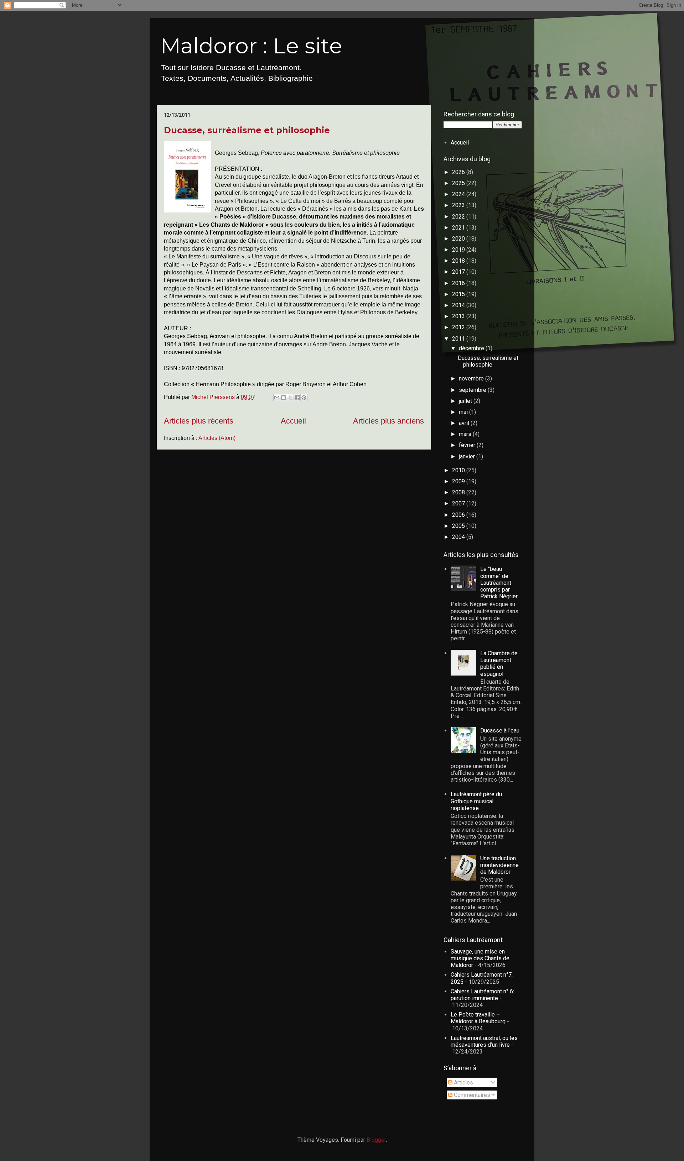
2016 (459, 283)
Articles (462, 1082)
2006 (459, 514)
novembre (472, 378)
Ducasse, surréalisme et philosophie (247, 130)
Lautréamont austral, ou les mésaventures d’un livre (484, 1041)
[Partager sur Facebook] (297, 397)
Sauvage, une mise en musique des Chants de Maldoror (480, 958)
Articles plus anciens (388, 420)
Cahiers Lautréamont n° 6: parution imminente (482, 995)
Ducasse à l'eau (499, 730)
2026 (459, 172)
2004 (459, 537)
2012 (459, 327)
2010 (459, 470)
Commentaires (471, 1095)
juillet (466, 401)
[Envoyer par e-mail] (276, 397)
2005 (459, 525)
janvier (467, 456)
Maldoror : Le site (251, 46)
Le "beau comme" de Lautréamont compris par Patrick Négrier (499, 583)
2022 (459, 216)
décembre (472, 348)
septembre (473, 390)
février (468, 445)
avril (465, 423)
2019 (459, 249)
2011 (459, 338)
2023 (459, 205)
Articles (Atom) (216, 438)
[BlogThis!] (283, 397)
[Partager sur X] (290, 397)
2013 (459, 316)
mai (464, 412)
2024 (459, 194)
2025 (459, 183)
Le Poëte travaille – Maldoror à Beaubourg (478, 1018)
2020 (459, 238)
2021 (459, 227)
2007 (459, 503)
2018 (459, 260)
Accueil (293, 420)
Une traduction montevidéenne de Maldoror (499, 865)
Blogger (376, 1139)
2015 (459, 294)
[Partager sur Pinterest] (303, 397)
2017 (459, 271)
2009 (459, 481)
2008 (459, 492)
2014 (459, 305)
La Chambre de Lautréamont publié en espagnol (499, 663)
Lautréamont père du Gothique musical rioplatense (476, 801)
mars (466, 434)
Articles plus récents (198, 420)
